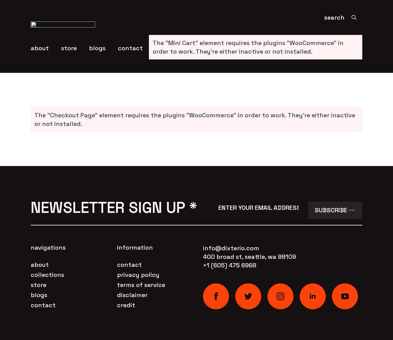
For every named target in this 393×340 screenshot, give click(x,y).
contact (130, 48)
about (40, 48)
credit (126, 305)
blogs (97, 48)
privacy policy (138, 275)
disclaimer (132, 295)
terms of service (141, 285)
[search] (354, 17)
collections (47, 275)
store (69, 48)
